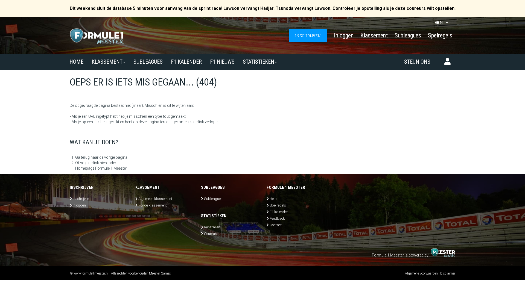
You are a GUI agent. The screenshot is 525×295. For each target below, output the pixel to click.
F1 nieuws (222, 61)
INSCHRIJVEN (308, 35)
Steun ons (417, 61)
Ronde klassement (152, 205)
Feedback (277, 218)
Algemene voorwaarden (421, 273)
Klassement (374, 35)
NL (442, 22)
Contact (276, 225)
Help (273, 199)
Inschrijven (81, 199)
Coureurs (211, 234)
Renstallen (212, 227)
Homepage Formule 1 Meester (101, 168)
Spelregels (440, 35)
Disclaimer (447, 273)
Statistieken (258, 61)
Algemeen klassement (155, 199)
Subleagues (408, 35)
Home (76, 61)
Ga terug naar (86, 157)
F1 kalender (186, 61)
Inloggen (344, 35)
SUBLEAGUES (148, 61)
